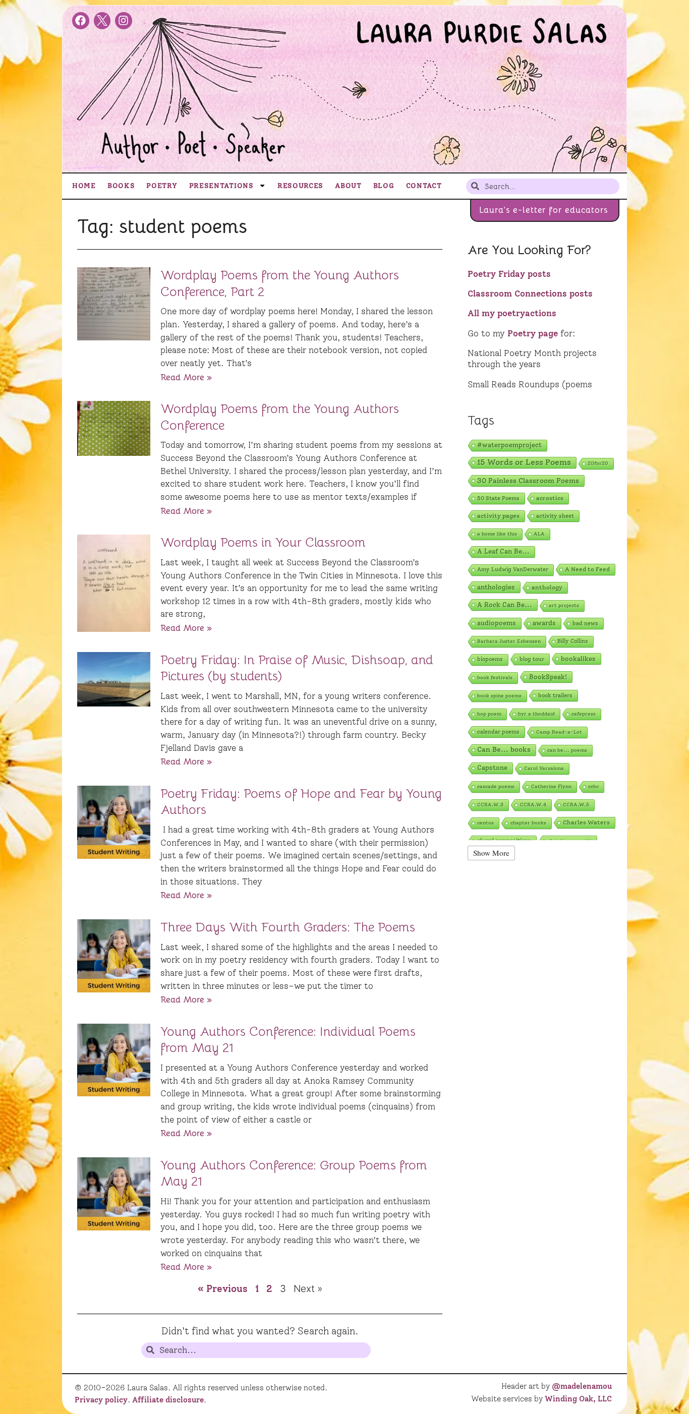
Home (84, 185)
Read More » (186, 377)
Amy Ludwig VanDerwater (512, 569)
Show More (491, 853)
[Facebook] (80, 20)
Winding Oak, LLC (578, 1398)
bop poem (489, 714)
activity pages (498, 515)
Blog (383, 185)
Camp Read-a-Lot (559, 732)
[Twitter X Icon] (102, 20)
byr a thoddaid (536, 714)
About (348, 185)
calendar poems (498, 731)
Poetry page (532, 333)
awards (544, 623)
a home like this (497, 534)
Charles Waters (586, 822)
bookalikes (578, 659)
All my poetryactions (512, 313)
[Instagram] (123, 20)
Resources (300, 185)
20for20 (598, 463)
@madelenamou (582, 1386)
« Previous (223, 1288)
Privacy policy (101, 1399)
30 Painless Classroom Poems (528, 481)
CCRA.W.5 (576, 804)
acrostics (549, 498)
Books (121, 185)
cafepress (583, 714)
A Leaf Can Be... (503, 551)
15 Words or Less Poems (524, 462)
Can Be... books (504, 749)
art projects (564, 605)
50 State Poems (498, 498)
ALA (539, 534)
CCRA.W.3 (490, 804)
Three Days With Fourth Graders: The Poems (287, 927)
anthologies (496, 587)
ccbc (593, 786)
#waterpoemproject (509, 445)
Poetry (161, 185)
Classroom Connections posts (530, 293)
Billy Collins (572, 641)
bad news (585, 623)
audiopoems (496, 623)
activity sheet (555, 515)
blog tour (532, 659)
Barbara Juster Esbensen (509, 641)
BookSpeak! (548, 677)
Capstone (492, 768)
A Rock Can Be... (504, 605)
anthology (547, 587)
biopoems (490, 659)
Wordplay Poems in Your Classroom (263, 542)
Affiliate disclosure (168, 1399)
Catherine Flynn (551, 786)
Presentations (221, 185)
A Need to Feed (587, 569)
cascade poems (495, 786)
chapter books (528, 822)
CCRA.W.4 (533, 804)
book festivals (494, 677)
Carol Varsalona (544, 768)
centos (485, 822)
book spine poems (499, 695)
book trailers (555, 695)
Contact (424, 185)
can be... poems (567, 750)
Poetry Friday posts (509, 274)
